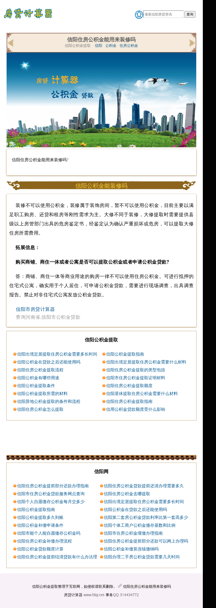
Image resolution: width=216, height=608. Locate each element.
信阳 (98, 45)
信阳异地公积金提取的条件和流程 (48, 401)
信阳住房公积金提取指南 (129, 401)
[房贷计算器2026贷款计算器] (30, 15)
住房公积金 (129, 45)
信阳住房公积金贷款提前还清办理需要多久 (144, 486)
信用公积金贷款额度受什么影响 (135, 409)
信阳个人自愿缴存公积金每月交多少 (51, 501)
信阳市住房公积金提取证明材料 (135, 378)
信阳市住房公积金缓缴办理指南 (133, 533)
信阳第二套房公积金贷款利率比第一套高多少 (146, 517)
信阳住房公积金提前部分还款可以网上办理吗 (146, 541)
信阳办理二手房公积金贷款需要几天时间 (142, 557)
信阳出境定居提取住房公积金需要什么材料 (146, 362)
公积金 (110, 45)
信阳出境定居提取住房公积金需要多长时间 (57, 354)
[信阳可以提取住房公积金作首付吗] (11, 42)
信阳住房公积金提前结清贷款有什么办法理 (57, 557)
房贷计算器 (73, 594)
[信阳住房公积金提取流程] (191, 42)
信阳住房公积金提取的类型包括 (135, 370)
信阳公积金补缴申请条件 (40, 525)
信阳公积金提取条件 (36, 385)
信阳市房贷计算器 (35, 309)
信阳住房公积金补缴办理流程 (44, 541)
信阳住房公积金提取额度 (129, 385)
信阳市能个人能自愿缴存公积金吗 (48, 533)
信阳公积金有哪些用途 (38, 378)
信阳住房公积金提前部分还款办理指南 (53, 486)
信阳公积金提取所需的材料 (42, 393)
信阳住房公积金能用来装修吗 (147, 586)
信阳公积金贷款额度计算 (40, 549)
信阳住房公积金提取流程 (40, 370)
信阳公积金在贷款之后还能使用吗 (48, 362)
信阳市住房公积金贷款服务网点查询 (51, 493)
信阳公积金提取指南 (125, 354)
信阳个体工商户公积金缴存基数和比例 (139, 525)
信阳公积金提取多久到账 (40, 517)
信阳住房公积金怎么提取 (40, 409)
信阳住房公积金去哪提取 (127, 493)
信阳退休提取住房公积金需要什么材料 (142, 393)
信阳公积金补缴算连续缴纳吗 (131, 549)
